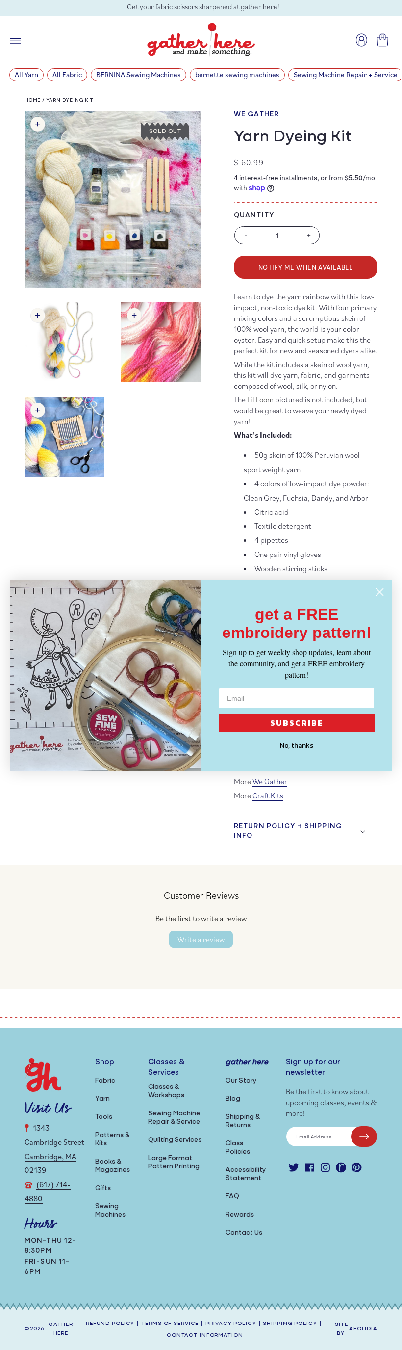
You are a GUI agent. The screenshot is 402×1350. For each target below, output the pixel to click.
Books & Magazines (112, 1166)
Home (33, 100)
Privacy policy (230, 1323)
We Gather (256, 114)
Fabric (105, 1081)
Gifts (103, 1188)
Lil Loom (260, 399)
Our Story (241, 1081)
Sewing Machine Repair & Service (174, 1118)
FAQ (232, 1196)
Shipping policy (290, 1323)
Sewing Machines (110, 1210)
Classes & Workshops (166, 1091)
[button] (305, 831)
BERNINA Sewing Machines (138, 74)
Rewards (240, 1214)
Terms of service (170, 1323)
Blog (233, 1099)
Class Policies (238, 1148)
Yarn (102, 1099)
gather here (61, 1329)
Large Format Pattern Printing (174, 1162)
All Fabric (67, 74)
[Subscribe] (364, 1136)
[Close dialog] (379, 592)
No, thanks (296, 746)
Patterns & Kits (112, 1139)
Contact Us (244, 1233)
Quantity (254, 215)
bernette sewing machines (237, 74)
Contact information (205, 1335)
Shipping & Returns (243, 1121)
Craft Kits (267, 795)
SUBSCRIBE (297, 723)
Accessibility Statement (246, 1174)
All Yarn (26, 74)
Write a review (201, 939)
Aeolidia (363, 1329)
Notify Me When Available (305, 267)
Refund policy (110, 1323)
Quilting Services (174, 1140)
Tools (103, 1117)
